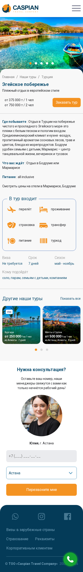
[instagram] (41, 516)
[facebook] (67, 516)
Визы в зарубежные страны (30, 530)
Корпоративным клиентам (29, 548)
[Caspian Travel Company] (20, 8)
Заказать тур (66, 102)
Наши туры (28, 77)
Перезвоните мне (41, 489)
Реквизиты (45, 539)
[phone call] (70, 559)
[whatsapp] (15, 516)
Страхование (17, 539)
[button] (30, 63)
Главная (8, 77)
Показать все (70, 298)
